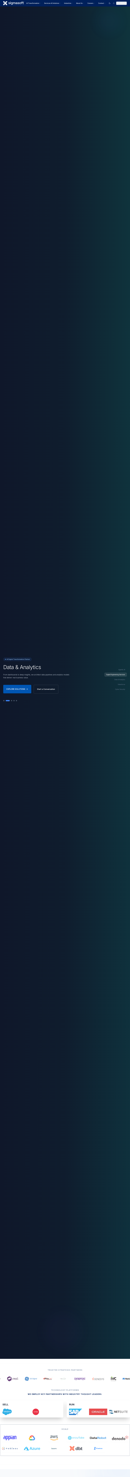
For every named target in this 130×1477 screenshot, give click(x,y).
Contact (101, 3)
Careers (90, 3)
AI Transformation (32, 3)
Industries (67, 3)
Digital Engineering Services (115, 674)
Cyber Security (120, 689)
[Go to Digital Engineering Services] (6, 699)
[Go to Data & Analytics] (8, 699)
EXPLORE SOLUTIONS (15, 688)
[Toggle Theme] (109, 3)
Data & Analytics (119, 679)
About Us (79, 3)
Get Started (121, 3)
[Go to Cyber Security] (15, 699)
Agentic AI (121, 669)
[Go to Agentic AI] (3, 699)
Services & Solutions (51, 3)
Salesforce (121, 684)
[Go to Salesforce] (11, 699)
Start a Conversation (46, 688)
